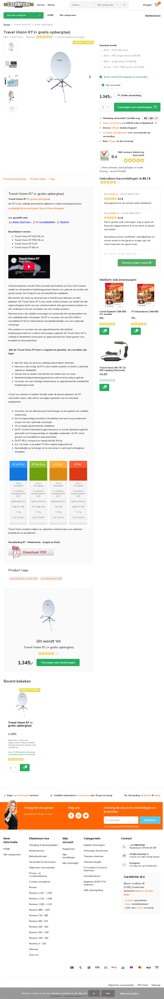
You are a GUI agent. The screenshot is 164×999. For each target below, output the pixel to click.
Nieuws (51, 5)
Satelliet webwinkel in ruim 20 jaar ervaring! (83, 795)
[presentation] (90, 77)
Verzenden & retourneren (42, 861)
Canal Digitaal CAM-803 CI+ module (112, 313)
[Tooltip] (156, 123)
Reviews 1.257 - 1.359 (40, 892)
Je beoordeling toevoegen (71, 37)
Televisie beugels (92, 861)
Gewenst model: (108, 45)
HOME (50, 15)
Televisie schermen (93, 856)
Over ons (34, 954)
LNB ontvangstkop (93, 890)
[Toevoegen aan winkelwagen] (25, 767)
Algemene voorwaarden (42, 867)
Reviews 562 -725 (38, 921)
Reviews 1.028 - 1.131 (40, 904)
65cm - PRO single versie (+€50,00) (122, 55)
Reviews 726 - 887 (38, 915)
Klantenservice (152, 15)
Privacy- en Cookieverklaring (38, 874)
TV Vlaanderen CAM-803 (144, 311)
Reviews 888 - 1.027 (39, 909)
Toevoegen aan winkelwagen (58, 662)
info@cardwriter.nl (139, 854)
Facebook (71, 816)
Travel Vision (16, 37)
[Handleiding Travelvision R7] (31, 551)
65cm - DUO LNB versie (116, 50)
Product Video (38, 178)
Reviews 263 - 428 (38, 932)
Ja (94, 993)
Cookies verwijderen (39, 881)
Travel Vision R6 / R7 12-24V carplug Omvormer (113, 369)
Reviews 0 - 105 (37, 943)
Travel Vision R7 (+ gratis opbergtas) (20, 724)
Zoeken (124, 5)
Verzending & (144, 795)
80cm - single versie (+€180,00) (120, 61)
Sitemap (33, 949)
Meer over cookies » (129, 993)
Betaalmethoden (38, 856)
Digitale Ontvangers (94, 845)
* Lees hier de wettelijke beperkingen (121, 826)
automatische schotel (23, 578)
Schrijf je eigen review (135, 262)
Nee (108, 993)
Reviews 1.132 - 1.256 (40, 898)
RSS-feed (143, 985)
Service (41, 5)
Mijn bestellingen (69, 856)
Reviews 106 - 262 (38, 937)
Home (7, 24)
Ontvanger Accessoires (96, 850)
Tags (52, 178)
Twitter (86, 816)
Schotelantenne (92, 876)
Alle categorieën (68, 15)
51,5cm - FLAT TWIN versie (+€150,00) (124, 67)
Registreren (69, 848)
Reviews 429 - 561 (38, 926)
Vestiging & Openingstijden (43, 845)
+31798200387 (137, 845)
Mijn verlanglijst (70, 863)
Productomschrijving (15, 178)
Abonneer (150, 820)
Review (33, 887)
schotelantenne (51, 578)
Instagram (78, 816)
